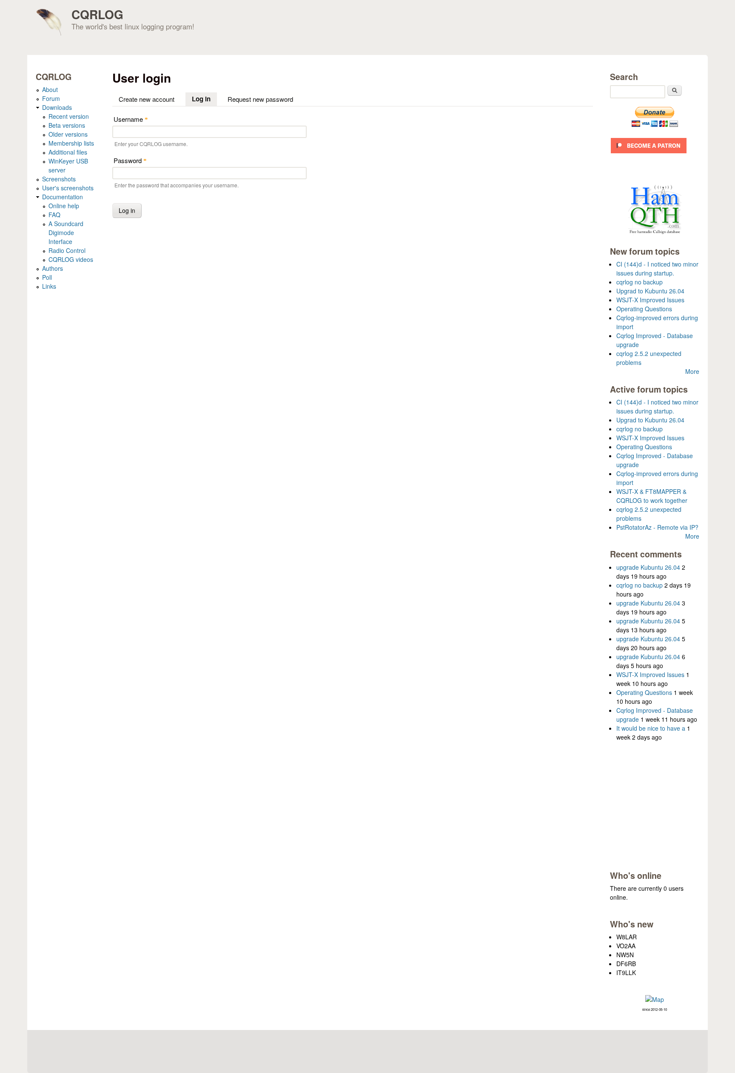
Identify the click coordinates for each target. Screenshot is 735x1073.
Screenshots (59, 179)
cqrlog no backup (639, 282)
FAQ (54, 214)
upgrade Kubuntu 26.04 (648, 567)
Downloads (57, 107)
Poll (47, 277)
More (692, 371)
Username (131, 119)
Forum (51, 98)
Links (49, 286)
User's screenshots (68, 188)
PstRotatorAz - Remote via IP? (657, 527)
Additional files (67, 152)
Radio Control (66, 250)
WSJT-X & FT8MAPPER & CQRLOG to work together (651, 496)
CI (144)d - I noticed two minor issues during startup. (657, 268)
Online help (63, 205)
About (50, 89)
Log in (204, 98)
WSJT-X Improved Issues (650, 300)
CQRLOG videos (70, 259)
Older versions (68, 134)
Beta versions (66, 125)
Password (130, 160)
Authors (52, 268)
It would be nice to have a (650, 728)
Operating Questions (644, 308)
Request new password (260, 99)
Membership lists (71, 143)
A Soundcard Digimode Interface (65, 232)
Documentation (62, 196)
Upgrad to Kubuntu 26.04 (650, 291)
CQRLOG (97, 14)
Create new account (146, 99)
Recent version (68, 116)
